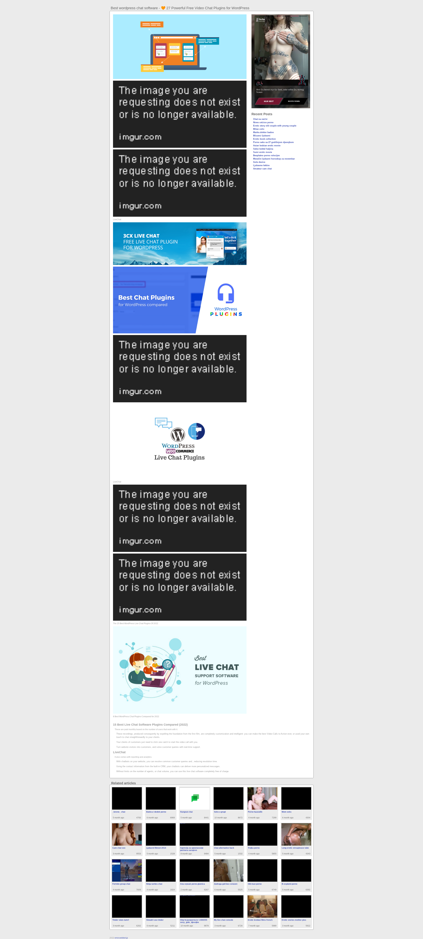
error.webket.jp (121, 938)
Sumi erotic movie (262, 152)
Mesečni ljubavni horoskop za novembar (274, 159)
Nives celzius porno (263, 122)
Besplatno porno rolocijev (266, 155)
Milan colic (258, 129)
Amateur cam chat (262, 168)
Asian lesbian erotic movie (266, 145)
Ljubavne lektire (261, 165)
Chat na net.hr (260, 119)
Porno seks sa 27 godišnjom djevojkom (273, 142)
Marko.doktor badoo (263, 132)
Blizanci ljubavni (261, 135)
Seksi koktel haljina (263, 149)
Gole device (259, 162)
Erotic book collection (264, 139)
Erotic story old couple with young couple (274, 125)
